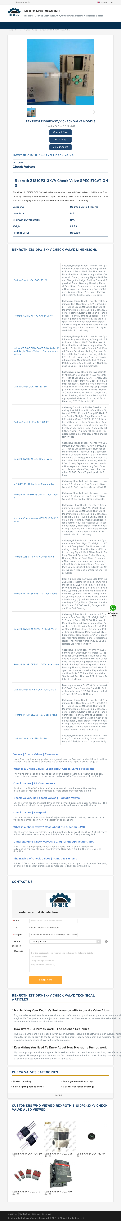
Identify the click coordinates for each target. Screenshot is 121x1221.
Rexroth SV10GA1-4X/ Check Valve (33, 459)
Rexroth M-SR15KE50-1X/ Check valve (35, 715)
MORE (58, 1095)
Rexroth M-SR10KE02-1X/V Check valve (36, 664)
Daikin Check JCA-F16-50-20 (30, 386)
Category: (18, 207)
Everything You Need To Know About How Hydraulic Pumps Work (60, 1048)
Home (10, 30)
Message (18, 951)
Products (19, 30)
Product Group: (21, 233)
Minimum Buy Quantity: (26, 220)
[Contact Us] (113, 610)
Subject (17, 934)
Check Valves (31, 30)
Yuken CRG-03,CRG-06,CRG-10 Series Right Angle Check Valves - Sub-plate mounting (36, 351)
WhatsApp (60, 139)
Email (16, 921)
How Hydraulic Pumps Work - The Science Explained (52, 1029)
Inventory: (19, 213)
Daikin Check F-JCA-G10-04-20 (31, 422)
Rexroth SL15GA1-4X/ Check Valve (33, 315)
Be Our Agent (60, 147)
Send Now (46, 980)
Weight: (17, 226)
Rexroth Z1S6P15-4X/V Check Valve (34, 556)
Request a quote (23, 2)
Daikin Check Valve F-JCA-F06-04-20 (35, 689)
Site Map (36, 1214)
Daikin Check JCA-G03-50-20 (31, 280)
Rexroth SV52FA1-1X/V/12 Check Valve (35, 629)
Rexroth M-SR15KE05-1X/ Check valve (35, 593)
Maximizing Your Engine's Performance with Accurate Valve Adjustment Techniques (63, 1011)
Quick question (16, 943)
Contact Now (60, 132)
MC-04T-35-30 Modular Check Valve (34, 484)
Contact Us (24, 1214)
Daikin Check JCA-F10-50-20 (30, 738)
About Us (12, 1214)
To (15, 928)
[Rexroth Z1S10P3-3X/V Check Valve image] (60, 72)
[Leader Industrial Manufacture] (14, 12)
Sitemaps (46, 1214)
